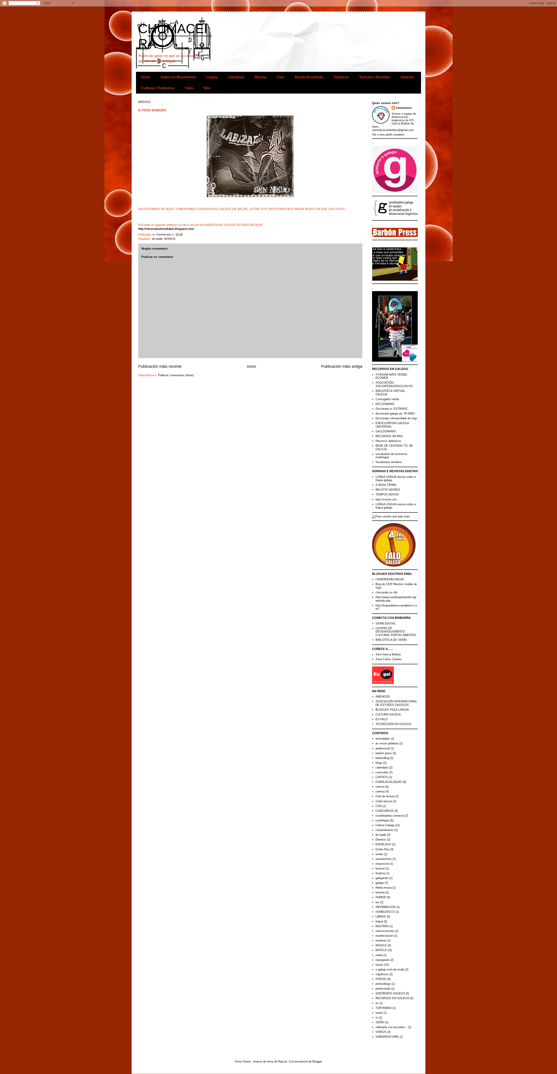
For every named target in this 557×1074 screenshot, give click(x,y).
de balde (157, 238)
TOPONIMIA (384, 1008)
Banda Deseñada (309, 77)
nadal (379, 955)
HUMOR (381, 897)
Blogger (317, 1061)
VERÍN (380, 1022)
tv (377, 1017)
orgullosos (382, 974)
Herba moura (384, 887)
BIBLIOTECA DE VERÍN (391, 639)
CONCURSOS (385, 810)
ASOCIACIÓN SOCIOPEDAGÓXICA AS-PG (394, 384)
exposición (382, 863)
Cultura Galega (385, 825)
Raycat (282, 1061)
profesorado (383, 988)
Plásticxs (341, 77)
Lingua (212, 77)
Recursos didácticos (388, 441)
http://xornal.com (386, 499)
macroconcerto (385, 931)
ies (377, 902)
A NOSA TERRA (386, 485)
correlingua (382, 820)
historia (380, 892)
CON (379, 806)
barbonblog (382, 758)
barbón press (384, 753)
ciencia (380, 786)
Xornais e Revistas (374, 77)
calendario (382, 767)
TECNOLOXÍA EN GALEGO (393, 724)
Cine (280, 77)
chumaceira (404, 107)
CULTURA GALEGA (388, 714)
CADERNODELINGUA (390, 579)
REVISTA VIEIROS (388, 489)
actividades (383, 738)
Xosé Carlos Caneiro (388, 659)
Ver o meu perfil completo (388, 134)
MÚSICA (169, 238)
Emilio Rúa (382, 849)
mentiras (381, 940)
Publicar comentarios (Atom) (176, 375)
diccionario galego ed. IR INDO (395, 413)
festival (380, 868)
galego (380, 882)
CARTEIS (382, 777)
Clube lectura (384, 801)
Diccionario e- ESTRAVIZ (392, 408)
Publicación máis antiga (341, 366)
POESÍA (381, 979)
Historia (407, 77)
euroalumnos (384, 859)
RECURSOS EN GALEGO (392, 998)
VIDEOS (381, 1032)
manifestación (384, 935)
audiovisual (383, 748)
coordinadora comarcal (390, 815)
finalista (380, 873)
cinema (380, 791)
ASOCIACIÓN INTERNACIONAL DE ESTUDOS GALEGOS (396, 703)
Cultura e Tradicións (157, 88)
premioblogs (383, 983)
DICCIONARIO (385, 404)
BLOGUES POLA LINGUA (392, 709)
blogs (379, 762)
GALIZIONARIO (386, 431)
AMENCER (383, 696)
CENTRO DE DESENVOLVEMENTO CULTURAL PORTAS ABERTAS (396, 632)
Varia (189, 88)
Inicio (145, 77)
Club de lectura (385, 796)
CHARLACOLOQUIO (389, 782)
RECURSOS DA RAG (389, 436)
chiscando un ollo (387, 592)
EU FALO (382, 719)
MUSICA (381, 945)
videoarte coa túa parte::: (391, 1027)
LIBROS (381, 916)
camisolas (382, 772)
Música (260, 77)
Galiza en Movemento (178, 77)
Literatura (236, 77)
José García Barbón (388, 654)
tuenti (379, 1012)
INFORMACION (386, 907)
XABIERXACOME (387, 1036)
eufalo (379, 854)
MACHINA (382, 926)
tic (377, 1003)
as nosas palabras (387, 743)
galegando (382, 878)
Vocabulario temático (389, 462)
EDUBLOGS (383, 844)
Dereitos (381, 839)
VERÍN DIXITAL (386, 623)
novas (379, 964)
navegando (382, 960)
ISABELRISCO (385, 911)
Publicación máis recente (160, 366)
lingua (379, 921)
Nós (207, 88)
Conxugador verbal (387, 399)
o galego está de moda (390, 969)
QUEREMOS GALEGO (390, 993)
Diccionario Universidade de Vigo (396, 418)
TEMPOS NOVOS (387, 494)
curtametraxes (385, 830)
